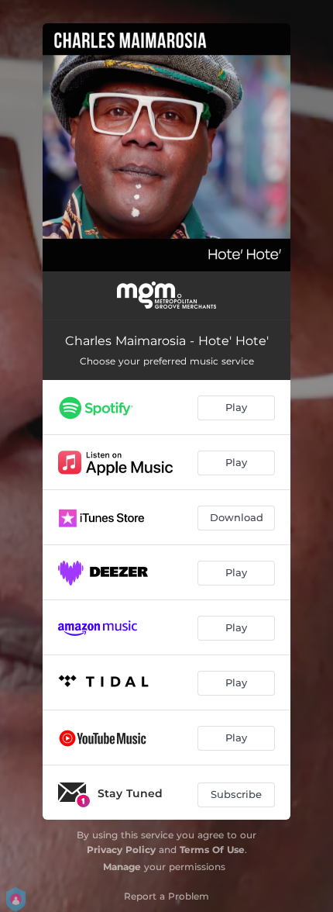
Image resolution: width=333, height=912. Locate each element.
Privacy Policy (121, 849)
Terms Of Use (212, 849)
